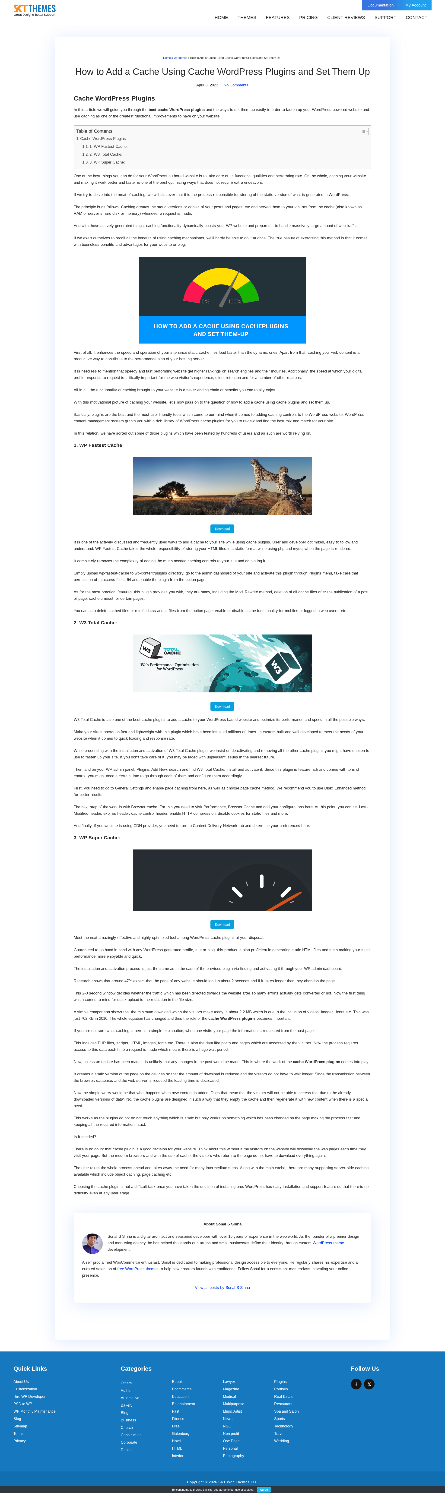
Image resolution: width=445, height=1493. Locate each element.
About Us (21, 1382)
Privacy (19, 1441)
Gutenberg (180, 1434)
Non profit (231, 1434)
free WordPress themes (138, 1269)
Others (126, 1383)
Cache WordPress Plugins (103, 138)
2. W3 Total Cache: (105, 154)
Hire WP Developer (29, 1396)
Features (278, 17)
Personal (230, 1448)
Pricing (308, 17)
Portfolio (281, 1389)
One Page (231, 1441)
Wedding (281, 1441)
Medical (229, 1396)
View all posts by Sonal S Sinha (222, 1287)
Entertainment (183, 1404)
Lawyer (229, 1382)
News (227, 1419)
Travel (279, 1434)
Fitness (178, 1419)
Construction (131, 1435)
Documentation (381, 5)
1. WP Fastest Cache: (108, 146)
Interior (177, 1456)
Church (127, 1428)
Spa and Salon (286, 1411)
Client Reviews (346, 17)
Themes (247, 17)
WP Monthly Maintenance (34, 1411)
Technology (283, 1426)
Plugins (280, 1382)
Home (221, 17)
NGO (227, 1426)
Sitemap (20, 1426)
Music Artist (232, 1411)
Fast (175, 1411)
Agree (264, 1489)
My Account (415, 5)
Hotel (176, 1441)
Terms (18, 1434)
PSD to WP (22, 1404)
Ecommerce (182, 1389)
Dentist (126, 1450)
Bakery (126, 1405)
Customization (25, 1389)
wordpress (180, 58)
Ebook (177, 1382)
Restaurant (283, 1404)
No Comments (236, 85)
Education (180, 1396)
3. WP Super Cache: (107, 162)
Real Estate (283, 1396)
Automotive (130, 1398)
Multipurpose (233, 1404)
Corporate (129, 1442)
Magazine (231, 1389)
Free (176, 1426)
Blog (17, 1419)
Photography (233, 1456)
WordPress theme (328, 1243)
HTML (177, 1448)
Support (385, 17)
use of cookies (244, 1489)
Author (126, 1390)
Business (128, 1420)
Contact (416, 17)
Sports (279, 1419)
